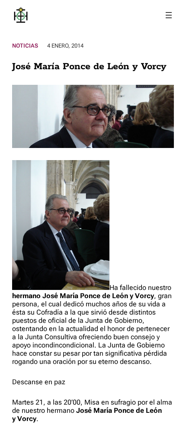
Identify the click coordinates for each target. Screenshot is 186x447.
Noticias (25, 45)
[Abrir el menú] (169, 15)
